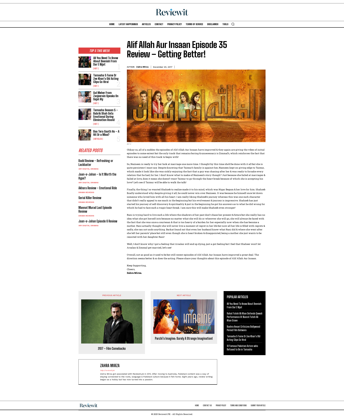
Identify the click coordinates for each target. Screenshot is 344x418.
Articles (98, 139)
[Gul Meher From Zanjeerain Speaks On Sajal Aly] (84, 96)
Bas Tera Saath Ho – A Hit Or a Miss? (106, 133)
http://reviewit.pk (107, 370)
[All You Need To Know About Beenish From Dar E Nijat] (84, 62)
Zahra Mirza (142, 67)
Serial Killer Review (89, 198)
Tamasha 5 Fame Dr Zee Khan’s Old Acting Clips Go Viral (106, 78)
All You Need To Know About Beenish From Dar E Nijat (105, 61)
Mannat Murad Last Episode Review (95, 209)
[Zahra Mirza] (91, 372)
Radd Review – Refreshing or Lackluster (95, 163)
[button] (233, 24)
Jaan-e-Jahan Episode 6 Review (97, 221)
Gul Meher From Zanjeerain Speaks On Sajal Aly (105, 96)
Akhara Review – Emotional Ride (97, 188)
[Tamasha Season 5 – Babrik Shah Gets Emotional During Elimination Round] (84, 114)
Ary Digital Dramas (88, 169)
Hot (95, 68)
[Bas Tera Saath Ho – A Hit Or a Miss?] (84, 134)
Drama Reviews (86, 192)
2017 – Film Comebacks (112, 348)
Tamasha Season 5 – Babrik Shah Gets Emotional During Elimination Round (105, 115)
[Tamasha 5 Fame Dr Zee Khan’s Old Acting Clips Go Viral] (84, 79)
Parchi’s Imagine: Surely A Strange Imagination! (184, 338)
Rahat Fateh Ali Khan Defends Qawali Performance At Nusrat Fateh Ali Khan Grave (244, 317)
